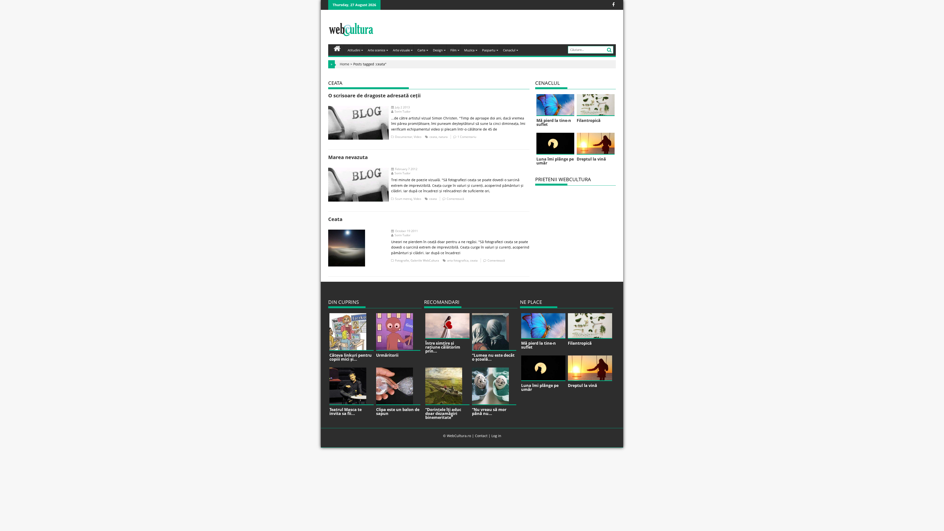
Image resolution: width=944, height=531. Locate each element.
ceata (433, 137)
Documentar (403, 137)
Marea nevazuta (348, 157)
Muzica (469, 50)
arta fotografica (458, 260)
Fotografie (402, 260)
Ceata (335, 219)
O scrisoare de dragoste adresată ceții (374, 95)
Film (453, 50)
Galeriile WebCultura (425, 260)
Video (417, 137)
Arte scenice (376, 50)
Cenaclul (509, 50)
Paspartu (488, 50)
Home (344, 64)
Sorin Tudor (403, 111)
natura (443, 137)
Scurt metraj (403, 199)
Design (438, 50)
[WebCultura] (337, 48)
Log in (496, 435)
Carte (421, 50)
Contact (481, 435)
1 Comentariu (466, 137)
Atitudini (354, 50)
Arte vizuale (401, 50)
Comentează (455, 199)
